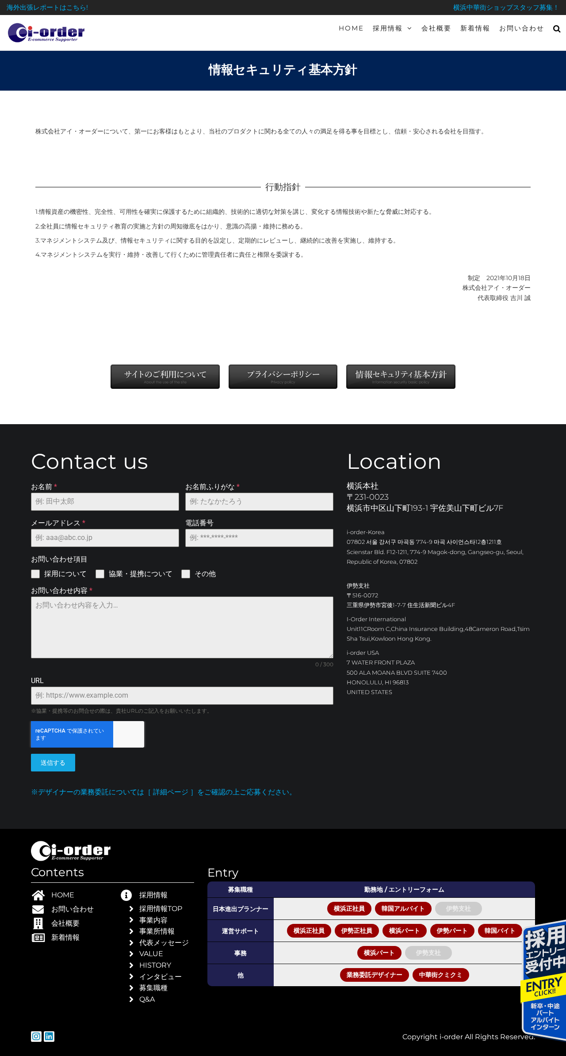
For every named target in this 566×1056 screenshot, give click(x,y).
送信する (53, 762)
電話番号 (199, 523)
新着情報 (475, 28)
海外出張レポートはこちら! (47, 7)
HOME (351, 28)
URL (37, 680)
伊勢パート (452, 930)
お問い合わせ (521, 28)
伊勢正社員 (356, 930)
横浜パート (404, 930)
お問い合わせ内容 (61, 590)
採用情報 (388, 28)
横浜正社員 (349, 908)
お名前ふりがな (212, 486)
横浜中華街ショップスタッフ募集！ (506, 7)
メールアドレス (58, 523)
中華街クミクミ (441, 975)
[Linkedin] (49, 1036)
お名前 (44, 486)
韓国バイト (500, 930)
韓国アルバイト (403, 908)
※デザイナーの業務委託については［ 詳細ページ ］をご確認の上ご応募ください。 (163, 792)
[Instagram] (36, 1036)
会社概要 (436, 28)
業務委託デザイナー (374, 975)
